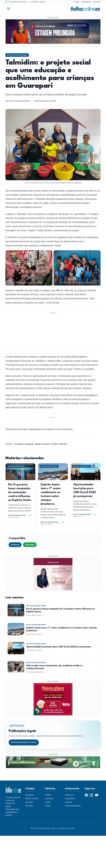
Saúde (48, 802)
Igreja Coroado (42, 444)
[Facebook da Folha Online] (86, 795)
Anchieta (29, 802)
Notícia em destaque (17, 55)
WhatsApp (30, 545)
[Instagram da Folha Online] (91, 795)
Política (48, 795)
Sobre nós (69, 795)
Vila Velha (29, 806)
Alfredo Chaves (31, 798)
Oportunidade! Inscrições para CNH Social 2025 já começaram (58, 647)
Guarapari (29, 795)
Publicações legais (73, 806)
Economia (49, 798)
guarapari (29, 444)
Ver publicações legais (24, 742)
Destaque (19, 444)
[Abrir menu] (8, 9)
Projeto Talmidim (59, 444)
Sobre (76, 2)
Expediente (86, 2)
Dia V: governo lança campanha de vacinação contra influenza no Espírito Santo (19, 492)
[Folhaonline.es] (85, 8)
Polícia (48, 806)
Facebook (15, 545)
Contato (97, 2)
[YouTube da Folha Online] (96, 795)
